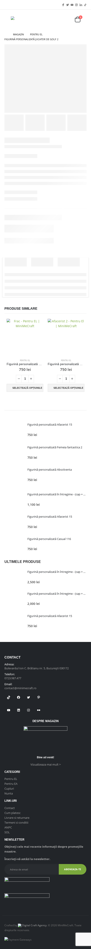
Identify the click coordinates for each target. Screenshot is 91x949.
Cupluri (9, 789)
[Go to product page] (25, 337)
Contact (9, 808)
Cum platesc (12, 813)
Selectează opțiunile (27, 388)
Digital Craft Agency (34, 925)
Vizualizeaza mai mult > (45, 764)
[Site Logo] (24, 19)
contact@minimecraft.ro (20, 688)
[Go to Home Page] (5, 34)
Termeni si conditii (16, 822)
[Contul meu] (66, 20)
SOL (7, 832)
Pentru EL (25, 360)
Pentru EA (10, 784)
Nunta (8, 793)
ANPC (8, 827)
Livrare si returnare (16, 818)
